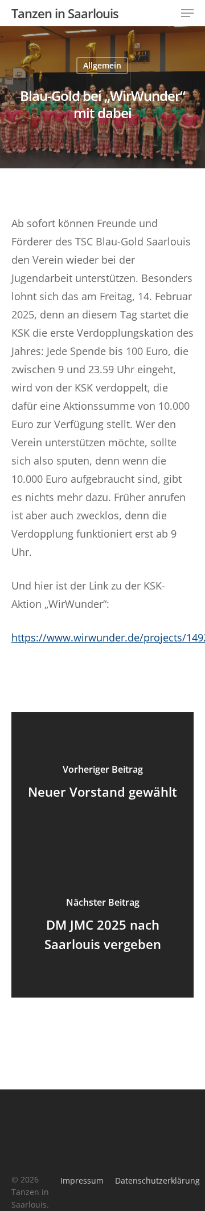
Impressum (82, 1180)
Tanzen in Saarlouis (64, 13)
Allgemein (102, 65)
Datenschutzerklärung (157, 1180)
